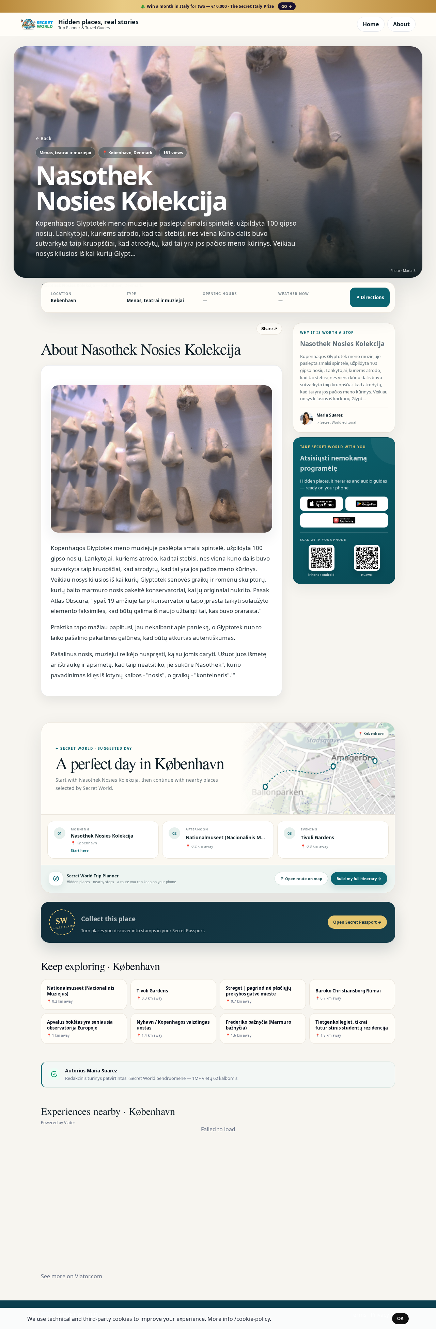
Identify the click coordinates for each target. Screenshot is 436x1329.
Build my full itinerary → (359, 878)
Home (371, 24)
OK (400, 1318)
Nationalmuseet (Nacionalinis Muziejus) (232, 837)
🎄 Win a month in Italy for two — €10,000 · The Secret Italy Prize (216, 6)
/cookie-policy (252, 1319)
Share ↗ (269, 328)
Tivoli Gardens (317, 837)
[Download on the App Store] (321, 504)
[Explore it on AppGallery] (344, 520)
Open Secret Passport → (357, 922)
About (401, 24)
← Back (43, 138)
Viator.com (88, 1276)
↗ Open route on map (301, 878)
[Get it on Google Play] (366, 504)
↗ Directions (370, 297)
